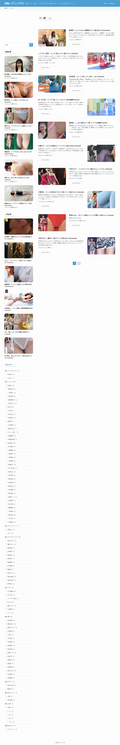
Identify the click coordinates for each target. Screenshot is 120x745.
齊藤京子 (11, 464)
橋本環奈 (11, 645)
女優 (9, 616)
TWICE (11, 707)
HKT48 (11, 407)
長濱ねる (11, 471)
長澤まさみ (12, 670)
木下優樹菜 (12, 591)
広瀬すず (11, 656)
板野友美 (11, 389)
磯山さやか (12, 544)
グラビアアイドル (13, 537)
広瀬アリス (12, 652)
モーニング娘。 (13, 432)
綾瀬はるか (12, 624)
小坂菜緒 (11, 461)
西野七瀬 (11, 515)
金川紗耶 (11, 504)
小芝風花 (11, 642)
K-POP (10, 704)
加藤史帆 (11, 450)
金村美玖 (11, 453)
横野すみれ (12, 428)
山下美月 (11, 518)
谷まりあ (11, 595)
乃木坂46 (11, 486)
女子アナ (10, 681)
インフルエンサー (13, 370)
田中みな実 (12, 685)
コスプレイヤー (12, 526)
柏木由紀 (11, 396)
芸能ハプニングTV (14, 3)
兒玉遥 (11, 410)
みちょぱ (11, 602)
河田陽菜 (11, 457)
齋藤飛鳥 (11, 507)
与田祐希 (11, 522)
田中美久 (11, 414)
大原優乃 (11, 551)
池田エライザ (12, 627)
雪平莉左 (11, 584)
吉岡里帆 (11, 678)
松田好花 (11, 482)
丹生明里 (11, 475)
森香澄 (10, 689)
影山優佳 (11, 446)
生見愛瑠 (11, 609)
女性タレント (12, 692)
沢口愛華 (11, 566)
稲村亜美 (11, 548)
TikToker (11, 374)
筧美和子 (11, 558)
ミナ (10, 711)
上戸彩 (10, 634)
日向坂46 (11, 443)
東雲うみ (11, 573)
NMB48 (11, 421)
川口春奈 (11, 638)
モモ (10, 718)
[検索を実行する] (31, 45)
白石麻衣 (11, 511)
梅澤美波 (11, 493)
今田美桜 (11, 631)
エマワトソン (12, 729)
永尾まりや (12, 403)
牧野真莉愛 (12, 439)
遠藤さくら (12, 497)
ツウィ (11, 722)
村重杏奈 (11, 417)
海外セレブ (11, 725)
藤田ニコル (12, 605)
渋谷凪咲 (11, 425)
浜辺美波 (11, 649)
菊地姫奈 (11, 562)
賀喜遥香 (11, 500)
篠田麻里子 (12, 400)
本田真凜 (11, 700)
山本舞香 (11, 674)
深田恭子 (11, 660)
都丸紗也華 (12, 576)
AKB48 (11, 385)
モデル (10, 587)
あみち (11, 378)
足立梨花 (11, 620)
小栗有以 (11, 392)
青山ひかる (12, 540)
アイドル (11, 381)
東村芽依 (11, 479)
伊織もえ (11, 529)
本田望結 (11, 667)
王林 (10, 696)
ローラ (10, 613)
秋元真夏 (11, 489)
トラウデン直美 (13, 598)
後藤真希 (11, 436)
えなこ (10, 533)
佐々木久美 (12, 468)
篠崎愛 (10, 569)
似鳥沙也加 (12, 580)
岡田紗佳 (11, 555)
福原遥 (10, 663)
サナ (10, 714)
